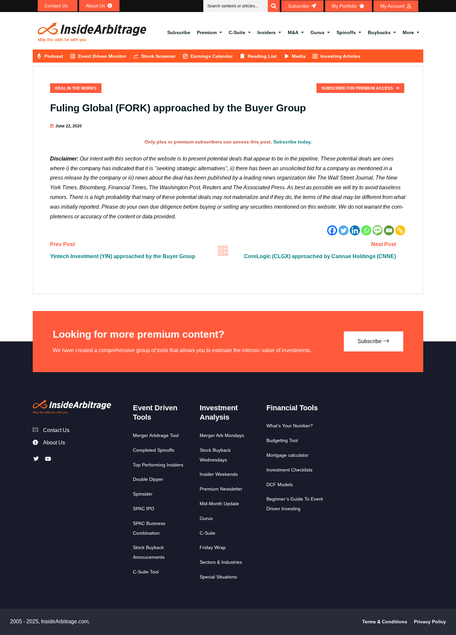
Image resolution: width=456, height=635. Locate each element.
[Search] (274, 6)
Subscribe (178, 32)
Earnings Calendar (212, 56)
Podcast (53, 56)
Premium (207, 32)
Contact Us (56, 430)
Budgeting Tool (282, 440)
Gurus (317, 32)
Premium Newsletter (221, 489)
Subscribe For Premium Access (357, 88)
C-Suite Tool (146, 571)
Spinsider (143, 494)
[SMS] (378, 230)
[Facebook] (332, 230)
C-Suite (237, 32)
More (408, 32)
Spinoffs (346, 32)
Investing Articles (340, 56)
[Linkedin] (355, 230)
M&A (293, 32)
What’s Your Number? (289, 425)
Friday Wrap (213, 547)
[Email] (389, 230)
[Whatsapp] (366, 230)
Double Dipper (148, 479)
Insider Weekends (219, 474)
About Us (54, 442)
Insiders (266, 32)
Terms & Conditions (384, 621)
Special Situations (218, 576)
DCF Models (279, 484)
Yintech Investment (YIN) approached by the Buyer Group (122, 256)
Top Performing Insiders (158, 464)
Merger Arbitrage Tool (156, 435)
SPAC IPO (143, 508)
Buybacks (379, 32)
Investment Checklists (289, 469)
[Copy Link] (400, 230)
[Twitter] (343, 230)
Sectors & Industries (221, 562)
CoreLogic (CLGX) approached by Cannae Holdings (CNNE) (320, 256)
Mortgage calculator (287, 455)
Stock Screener (158, 56)
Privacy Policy (430, 621)
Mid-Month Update (219, 503)
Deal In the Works (75, 88)
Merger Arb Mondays (222, 435)
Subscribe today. (292, 141)
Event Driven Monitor (102, 56)
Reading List (262, 56)
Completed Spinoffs (153, 450)
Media (298, 56)
